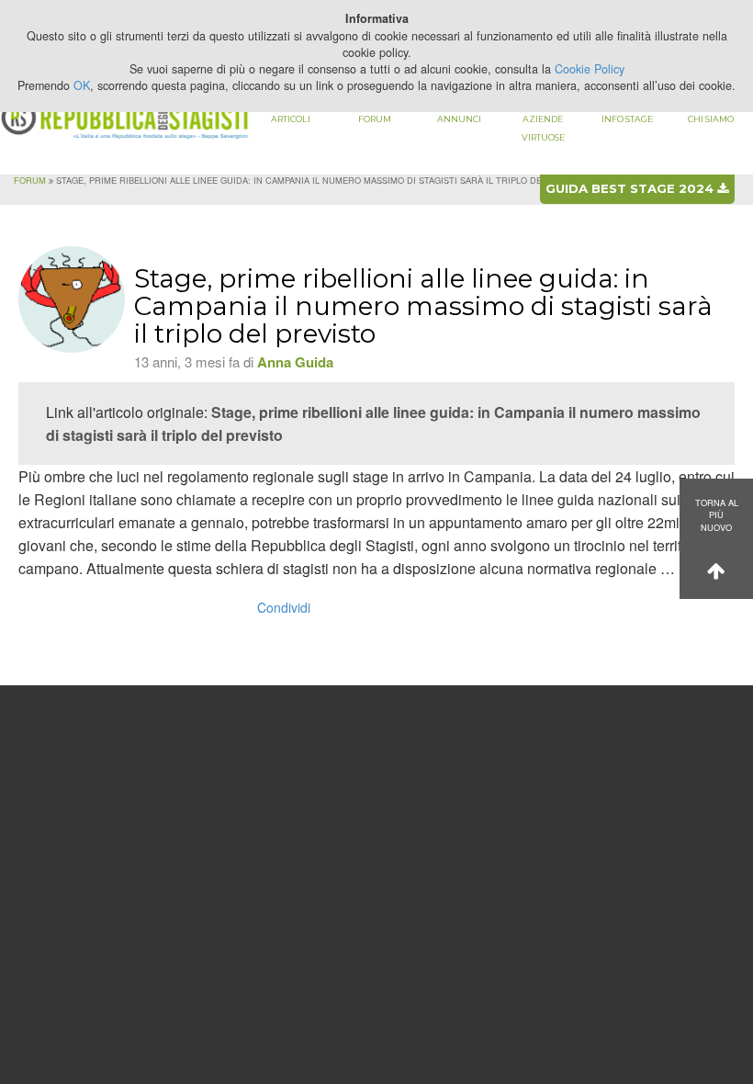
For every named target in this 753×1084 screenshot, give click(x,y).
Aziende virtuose (543, 128)
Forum (374, 119)
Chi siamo (711, 119)
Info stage (627, 119)
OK (81, 85)
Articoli (290, 119)
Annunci (459, 119)
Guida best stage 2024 (631, 188)
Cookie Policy (589, 69)
